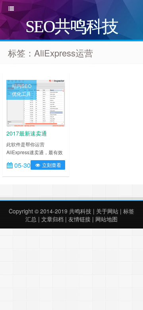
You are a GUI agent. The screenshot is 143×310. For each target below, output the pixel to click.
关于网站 (107, 211)
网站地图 (106, 219)
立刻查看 (51, 164)
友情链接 (79, 219)
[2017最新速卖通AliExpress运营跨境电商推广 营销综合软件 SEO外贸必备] (35, 102)
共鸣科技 (80, 211)
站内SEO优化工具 (21, 89)
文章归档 (52, 219)
